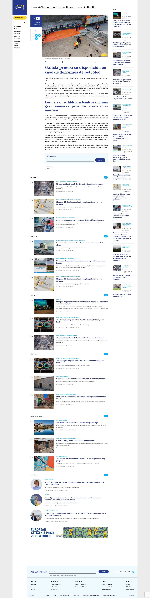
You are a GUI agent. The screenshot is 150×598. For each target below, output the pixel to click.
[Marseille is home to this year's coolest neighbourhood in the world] (44, 401)
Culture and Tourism (107, 584)
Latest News (17, 26)
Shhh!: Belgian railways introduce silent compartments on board (122, 177)
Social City (17, 38)
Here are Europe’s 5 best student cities (122, 295)
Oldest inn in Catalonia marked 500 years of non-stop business (81, 379)
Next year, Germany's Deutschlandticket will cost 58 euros (80, 220)
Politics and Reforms (56, 587)
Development (54, 589)
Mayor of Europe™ (16, 44)
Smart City (17, 33)
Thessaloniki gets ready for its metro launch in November (80, 184)
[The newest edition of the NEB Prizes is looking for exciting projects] (44, 463)
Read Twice (17, 41)
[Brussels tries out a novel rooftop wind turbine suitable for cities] (44, 247)
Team (31, 587)
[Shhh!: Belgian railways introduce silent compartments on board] (117, 169)
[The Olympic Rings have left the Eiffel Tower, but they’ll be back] (44, 324)
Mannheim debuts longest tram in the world (122, 98)
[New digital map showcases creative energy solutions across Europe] (44, 265)
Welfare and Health (106, 589)
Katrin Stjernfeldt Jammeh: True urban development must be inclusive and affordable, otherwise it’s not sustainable (73, 499)
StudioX (132, 595)
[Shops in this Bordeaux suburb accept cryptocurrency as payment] (44, 206)
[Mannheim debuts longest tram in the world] (117, 91)
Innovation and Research (81, 587)
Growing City (17, 31)
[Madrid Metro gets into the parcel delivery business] (117, 268)
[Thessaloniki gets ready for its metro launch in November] (44, 188)
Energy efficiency (130, 589)
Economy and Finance (56, 584)
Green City (17, 36)
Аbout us (16, 28)
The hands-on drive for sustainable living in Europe (77, 423)
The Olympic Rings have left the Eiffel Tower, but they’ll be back (80, 321)
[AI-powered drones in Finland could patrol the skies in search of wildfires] (117, 248)
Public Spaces (129, 587)
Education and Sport (107, 587)
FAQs (55, 595)
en (34, 18)
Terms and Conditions (64, 595)
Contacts (32, 589)
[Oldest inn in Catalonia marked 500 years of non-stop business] (44, 383)
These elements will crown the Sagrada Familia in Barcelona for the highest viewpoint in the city (122, 236)
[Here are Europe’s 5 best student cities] (117, 287)
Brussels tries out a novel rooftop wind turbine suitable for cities (80, 244)
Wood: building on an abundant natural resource (75, 441)
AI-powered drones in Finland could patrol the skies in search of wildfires (122, 257)
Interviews (17, 47)
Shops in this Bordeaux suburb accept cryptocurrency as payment (79, 203)
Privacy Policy (76, 595)
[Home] (31, 7)
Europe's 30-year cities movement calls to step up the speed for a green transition (82, 303)
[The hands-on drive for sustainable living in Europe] (44, 427)
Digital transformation (80, 584)
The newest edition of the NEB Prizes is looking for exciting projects (80, 460)
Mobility (128, 584)
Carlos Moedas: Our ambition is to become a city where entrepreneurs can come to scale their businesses (75, 514)
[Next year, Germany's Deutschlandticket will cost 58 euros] (44, 224)
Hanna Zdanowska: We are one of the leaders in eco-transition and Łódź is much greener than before (74, 483)
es (37, 18)
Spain (37, 22)
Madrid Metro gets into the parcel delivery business (121, 277)
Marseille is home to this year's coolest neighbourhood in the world (81, 398)
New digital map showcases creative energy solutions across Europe (81, 262)
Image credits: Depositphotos (110, 595)
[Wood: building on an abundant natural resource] (44, 445)
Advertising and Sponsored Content (91, 595)
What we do (33, 584)
